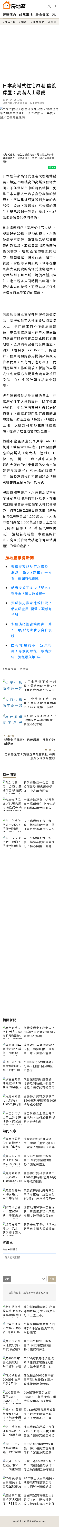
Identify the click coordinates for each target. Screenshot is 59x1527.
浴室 (53, 22)
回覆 (52, 1278)
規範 (7, 1278)
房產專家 (42, 14)
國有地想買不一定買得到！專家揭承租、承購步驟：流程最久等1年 (31, 651)
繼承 (24, 22)
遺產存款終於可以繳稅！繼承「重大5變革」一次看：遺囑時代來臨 (31, 572)
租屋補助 (38, 22)
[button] (54, 6)
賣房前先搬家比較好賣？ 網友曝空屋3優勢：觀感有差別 (31, 608)
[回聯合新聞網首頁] (6, 5)
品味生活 (26, 14)
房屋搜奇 (9, 14)
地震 (25, 668)
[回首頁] (14, 5)
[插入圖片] (44, 1279)
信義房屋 (10, 668)
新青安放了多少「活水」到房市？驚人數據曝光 (31, 590)
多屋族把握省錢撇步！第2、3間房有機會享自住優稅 (31, 630)
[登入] (49, 7)
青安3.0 (10, 22)
